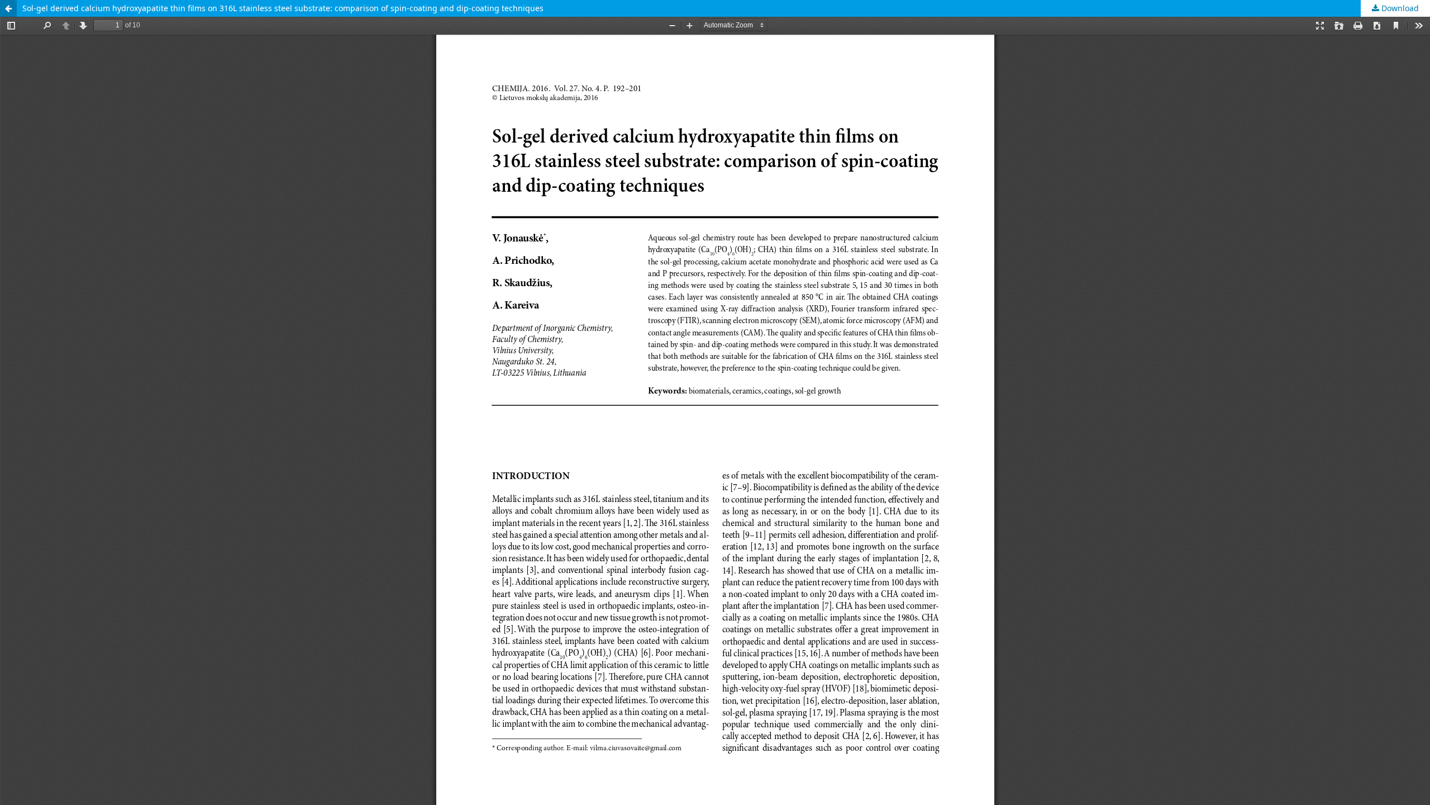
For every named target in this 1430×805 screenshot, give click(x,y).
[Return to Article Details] (8, 8)
